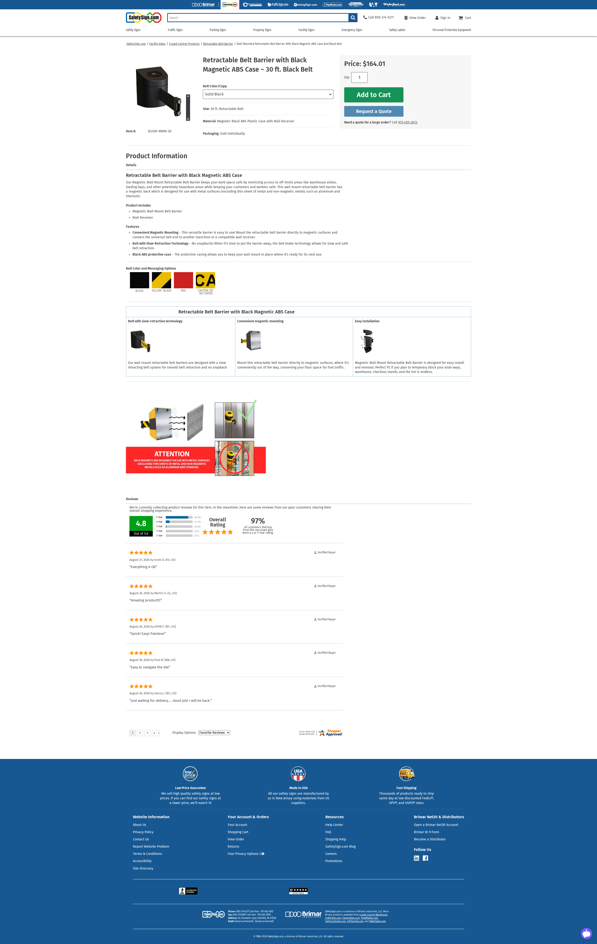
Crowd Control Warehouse (373, 914)
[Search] (353, 17)
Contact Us (141, 839)
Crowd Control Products (184, 44)
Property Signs (262, 30)
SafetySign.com (136, 44)
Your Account (237, 825)
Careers (331, 854)
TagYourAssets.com (335, 921)
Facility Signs (157, 44)
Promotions (333, 861)
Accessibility (142, 861)
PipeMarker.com (369, 918)
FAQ (328, 832)
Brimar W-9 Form (426, 832)
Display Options (184, 733)
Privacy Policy (143, 832)
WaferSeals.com (377, 921)
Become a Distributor (430, 839)
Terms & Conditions (147, 854)
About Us (139, 825)
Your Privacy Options (243, 854)
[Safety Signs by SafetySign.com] (143, 22)
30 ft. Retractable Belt (227, 109)
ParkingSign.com (351, 918)
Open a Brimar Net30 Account (436, 825)
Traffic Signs (175, 30)
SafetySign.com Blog (340, 847)
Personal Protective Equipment (452, 30)
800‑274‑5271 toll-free (247, 911)
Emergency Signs (352, 30)
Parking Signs (218, 30)
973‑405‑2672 (407, 122)
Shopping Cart (238, 832)
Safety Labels (397, 30)
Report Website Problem (151, 847)
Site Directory (143, 868)
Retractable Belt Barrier (218, 44)
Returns (233, 847)
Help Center (334, 825)
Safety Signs (133, 30)
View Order (236, 839)
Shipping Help (335, 839)
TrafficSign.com (333, 918)
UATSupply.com (355, 921)
